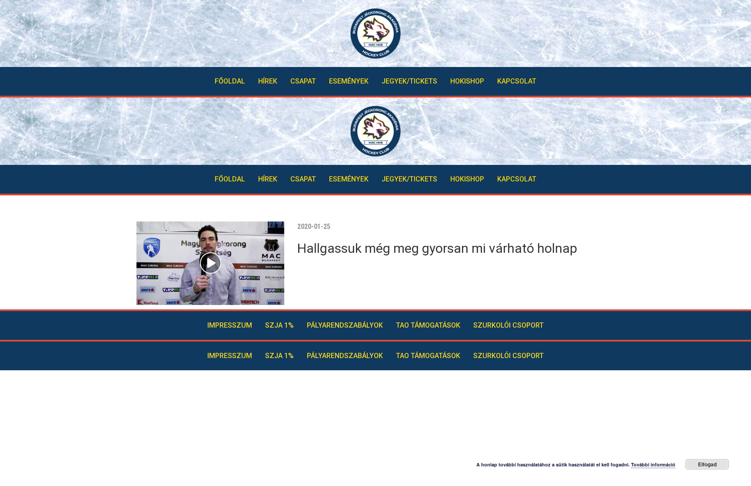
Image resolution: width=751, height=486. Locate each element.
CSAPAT (303, 81)
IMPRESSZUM (229, 325)
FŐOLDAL (230, 81)
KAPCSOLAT (516, 81)
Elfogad (707, 464)
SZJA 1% (279, 325)
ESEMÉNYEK (349, 81)
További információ (653, 464)
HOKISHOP (467, 81)
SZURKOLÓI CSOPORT (508, 325)
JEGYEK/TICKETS (409, 81)
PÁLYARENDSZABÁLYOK (345, 325)
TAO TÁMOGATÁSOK (428, 325)
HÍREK (267, 81)
